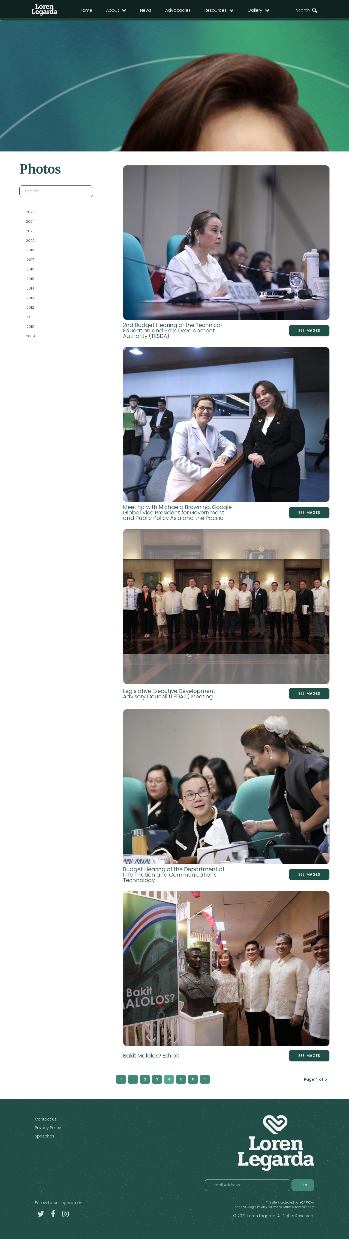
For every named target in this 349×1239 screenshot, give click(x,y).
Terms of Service (294, 1207)
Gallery (255, 10)
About (112, 10)
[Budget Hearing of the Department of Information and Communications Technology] (226, 787)
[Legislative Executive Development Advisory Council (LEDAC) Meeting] (226, 607)
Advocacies (178, 10)
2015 (30, 278)
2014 (30, 288)
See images (309, 330)
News (145, 10)
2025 (30, 212)
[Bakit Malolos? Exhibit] (226, 970)
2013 (30, 297)
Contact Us (46, 1119)
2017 (30, 259)
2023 (30, 231)
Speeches (44, 1136)
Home (86, 10)
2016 (30, 269)
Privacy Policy (48, 1127)
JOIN (303, 1185)
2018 (30, 250)
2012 (30, 307)
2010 (30, 326)
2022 (30, 240)
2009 (30, 336)
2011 (30, 317)
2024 (30, 221)
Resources (215, 10)
